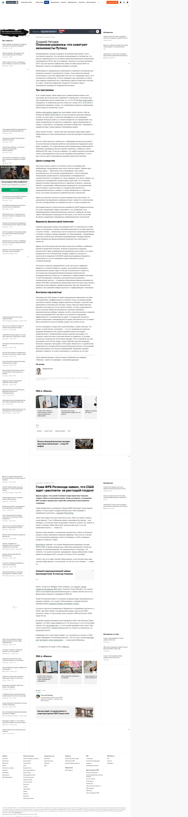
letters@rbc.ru (18, 812)
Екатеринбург (27, 761)
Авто (3, 404)
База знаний (5, 775)
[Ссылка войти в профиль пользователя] (127, 2)
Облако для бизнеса (92, 772)
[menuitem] (26, 2)
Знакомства (89, 783)
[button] (120, 2)
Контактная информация (93, 761)
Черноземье (26, 789)
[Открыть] (14, 2)
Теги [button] (37, 425)
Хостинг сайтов (90, 779)
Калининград (27, 772)
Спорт (4, 395)
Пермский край (27, 779)
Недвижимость (107, 40)
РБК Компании (6, 653)
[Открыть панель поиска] (124, 2)
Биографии (5, 772)
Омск (24, 765)
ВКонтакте (47, 758)
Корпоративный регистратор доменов (94, 775)
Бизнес (4, 235)
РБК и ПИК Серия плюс (8, 575)
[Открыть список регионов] (120, 2)
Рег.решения (89, 781)
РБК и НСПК (5, 671)
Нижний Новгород (28, 777)
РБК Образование (7, 777)
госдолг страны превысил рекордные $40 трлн (61, 587)
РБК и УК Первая (6, 413)
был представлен (86, 100)
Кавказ (25, 791)
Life (104, 49)
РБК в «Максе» (44, 391)
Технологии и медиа (8, 253)
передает (60, 512)
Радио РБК (10, 2)
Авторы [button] (38, 690)
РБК (37, 579)
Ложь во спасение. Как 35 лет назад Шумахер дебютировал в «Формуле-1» (115, 496)
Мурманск (26, 796)
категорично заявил (50, 112)
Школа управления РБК (92, 793)
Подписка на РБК (70, 761)
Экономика (5, 338)
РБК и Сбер (5, 209)
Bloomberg (68, 512)
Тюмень (25, 786)
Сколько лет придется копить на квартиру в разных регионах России (114, 487)
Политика (5, 48)
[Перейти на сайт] (14, 33)
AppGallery (110, 763)
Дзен (45, 765)
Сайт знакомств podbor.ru (93, 786)
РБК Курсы (89, 790)
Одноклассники (48, 761)
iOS (108, 758)
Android (109, 761)
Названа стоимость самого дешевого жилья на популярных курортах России (115, 37)
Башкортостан (27, 768)
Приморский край (28, 798)
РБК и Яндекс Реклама (8, 549)
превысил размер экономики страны (64, 603)
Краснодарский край (29, 775)
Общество (5, 66)
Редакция (88, 763)
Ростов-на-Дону (27, 782)
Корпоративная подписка (72, 763)
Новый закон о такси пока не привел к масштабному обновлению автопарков (115, 54)
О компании (89, 758)
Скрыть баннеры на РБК (72, 758)
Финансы (4, 133)
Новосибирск (27, 763)
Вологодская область (29, 770)
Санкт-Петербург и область (31, 758)
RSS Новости (69, 770)
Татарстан (26, 784)
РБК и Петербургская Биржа (10, 321)
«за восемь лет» (52, 625)
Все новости (7, 40)
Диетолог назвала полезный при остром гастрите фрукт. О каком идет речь (115, 45)
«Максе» (65, 646)
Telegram (47, 763)
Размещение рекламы (92, 765)
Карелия (25, 793)
